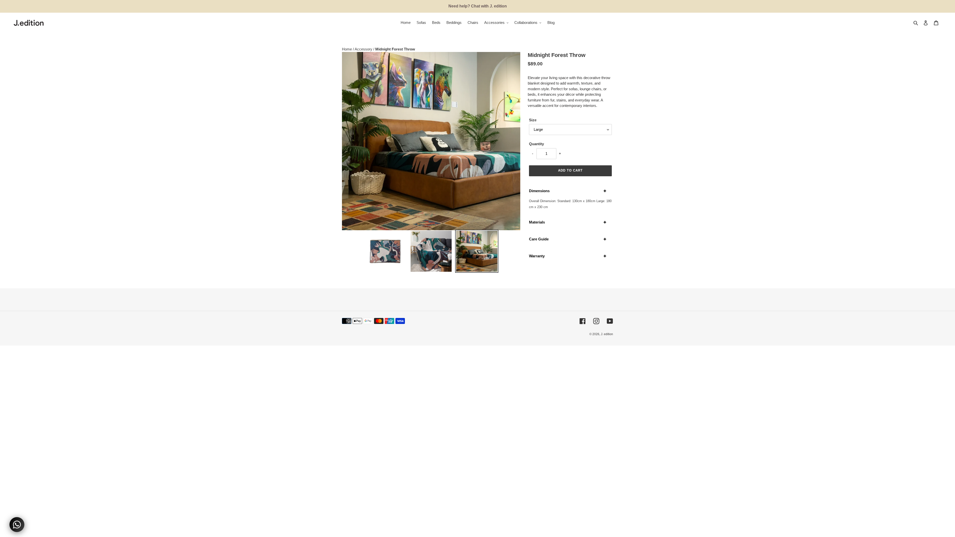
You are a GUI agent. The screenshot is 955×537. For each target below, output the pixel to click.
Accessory (364, 49)
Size (532, 120)
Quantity (536, 144)
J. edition (607, 334)
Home (347, 49)
